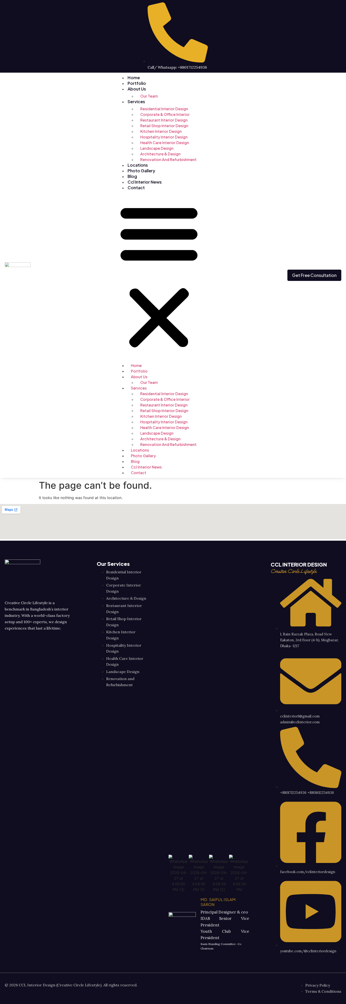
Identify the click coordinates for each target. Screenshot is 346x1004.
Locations (138, 165)
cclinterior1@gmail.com (300, 716)
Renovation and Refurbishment (168, 159)
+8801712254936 (293, 792)
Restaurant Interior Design (164, 120)
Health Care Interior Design (164, 142)
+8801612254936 (320, 792)
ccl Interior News (145, 182)
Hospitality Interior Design (164, 136)
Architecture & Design (160, 153)
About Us (137, 88)
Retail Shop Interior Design (164, 125)
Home (134, 77)
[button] (159, 276)
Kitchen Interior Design (161, 131)
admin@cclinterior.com (300, 722)
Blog (132, 176)
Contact (136, 187)
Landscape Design (156, 148)
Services (136, 101)
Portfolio (137, 83)
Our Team (149, 96)
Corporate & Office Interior (165, 114)
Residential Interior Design (164, 108)
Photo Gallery (141, 170)
